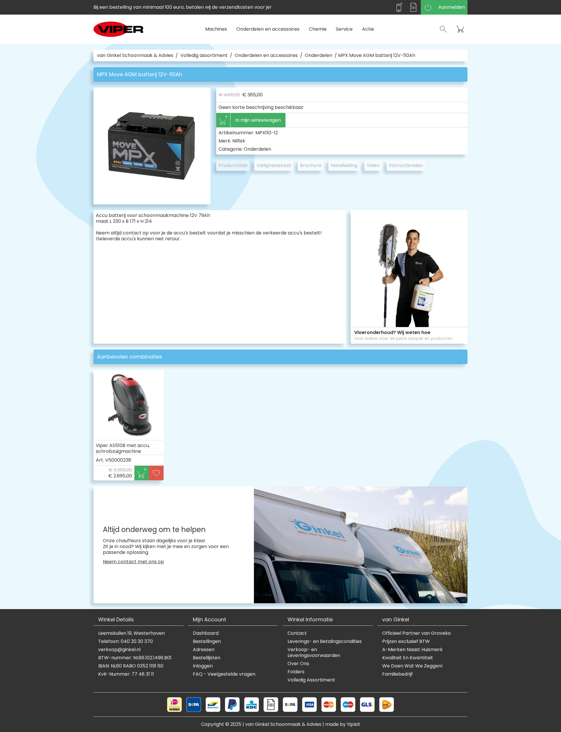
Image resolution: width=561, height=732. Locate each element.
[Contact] (399, 7)
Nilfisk (238, 141)
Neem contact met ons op (133, 562)
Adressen (203, 650)
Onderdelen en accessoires (267, 29)
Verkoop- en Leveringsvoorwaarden (314, 652)
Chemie (318, 29)
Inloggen (203, 666)
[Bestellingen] (413, 7)
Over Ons (298, 664)
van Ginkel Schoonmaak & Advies (135, 55)
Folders (296, 672)
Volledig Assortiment (311, 680)
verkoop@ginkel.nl (119, 650)
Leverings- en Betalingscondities (325, 641)
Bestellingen (207, 641)
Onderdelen (318, 55)
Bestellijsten (206, 658)
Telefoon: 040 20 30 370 (125, 641)
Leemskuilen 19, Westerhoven (131, 633)
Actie (368, 29)
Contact (297, 633)
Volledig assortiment (204, 55)
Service (344, 29)
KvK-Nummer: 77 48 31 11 (126, 674)
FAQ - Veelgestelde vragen (224, 674)
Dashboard (206, 633)
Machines (216, 29)
